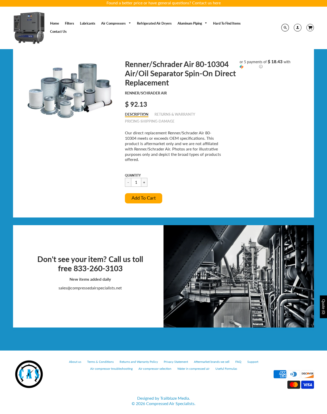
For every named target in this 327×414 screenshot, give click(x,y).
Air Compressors (113, 23)
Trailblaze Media (174, 398)
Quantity (133, 175)
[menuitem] (55, 23)
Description (136, 114)
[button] (143, 198)
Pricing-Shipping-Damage (149, 121)
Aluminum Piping (190, 23)
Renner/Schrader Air (146, 93)
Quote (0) (323, 306)
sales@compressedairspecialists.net (90, 287)
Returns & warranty (175, 114)
